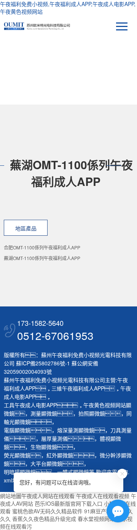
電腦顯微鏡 (17, 430)
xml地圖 (13, 480)
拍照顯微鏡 (91, 413)
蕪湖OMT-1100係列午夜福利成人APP (42, 258)
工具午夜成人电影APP (30, 405)
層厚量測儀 (54, 438)
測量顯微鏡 (43, 413)
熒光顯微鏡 (17, 455)
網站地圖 (10, 496)
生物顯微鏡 (43, 447)
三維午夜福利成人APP (77, 388)
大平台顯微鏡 (46, 463)
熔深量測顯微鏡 (75, 430)
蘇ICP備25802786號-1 (43, 363)
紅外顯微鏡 (59, 455)
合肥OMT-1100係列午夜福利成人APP (42, 247)
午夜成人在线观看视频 (102, 496)
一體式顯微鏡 (73, 472)
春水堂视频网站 (96, 518)
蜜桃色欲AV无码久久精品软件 (47, 511)
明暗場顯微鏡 (20, 472)
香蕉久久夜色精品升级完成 (44, 518)
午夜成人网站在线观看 (48, 496)
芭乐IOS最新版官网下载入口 (68, 503)
